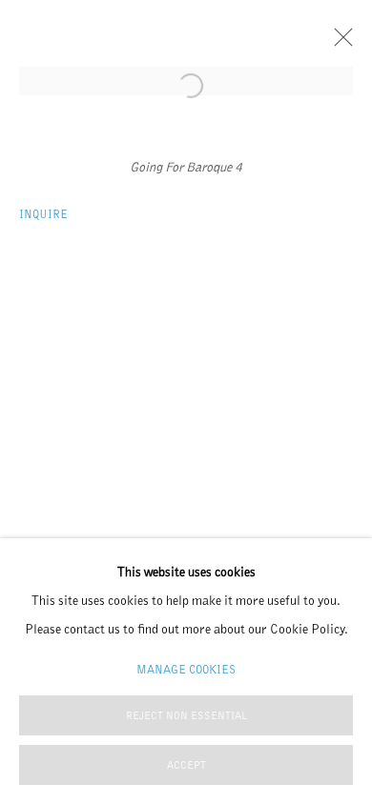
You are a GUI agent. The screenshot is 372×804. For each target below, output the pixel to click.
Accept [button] (186, 765)
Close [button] (338, 43)
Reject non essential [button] (186, 716)
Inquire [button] (43, 214)
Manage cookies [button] (186, 669)
